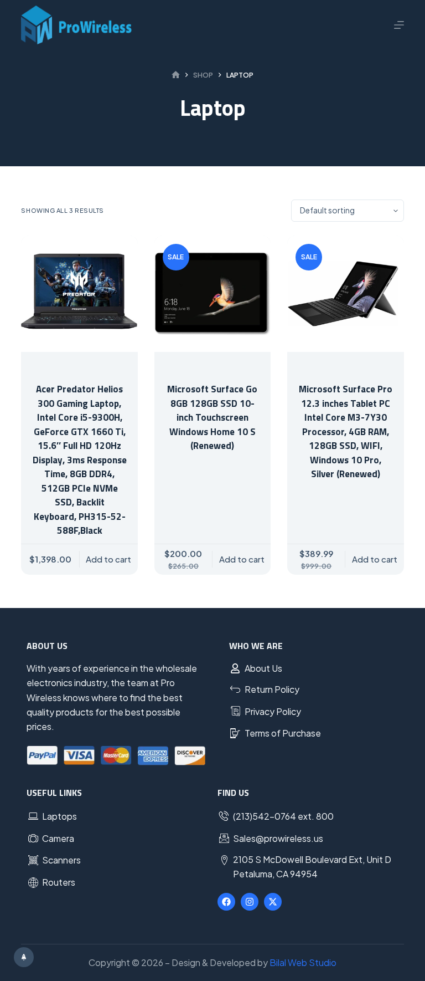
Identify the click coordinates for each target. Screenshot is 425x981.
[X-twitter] (273, 902)
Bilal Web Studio (302, 962)
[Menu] (399, 25)
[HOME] (176, 75)
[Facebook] (226, 902)
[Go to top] (24, 957)
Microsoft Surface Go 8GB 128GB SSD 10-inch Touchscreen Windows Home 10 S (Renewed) (212, 417)
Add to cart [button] (108, 559)
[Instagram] (249, 902)
